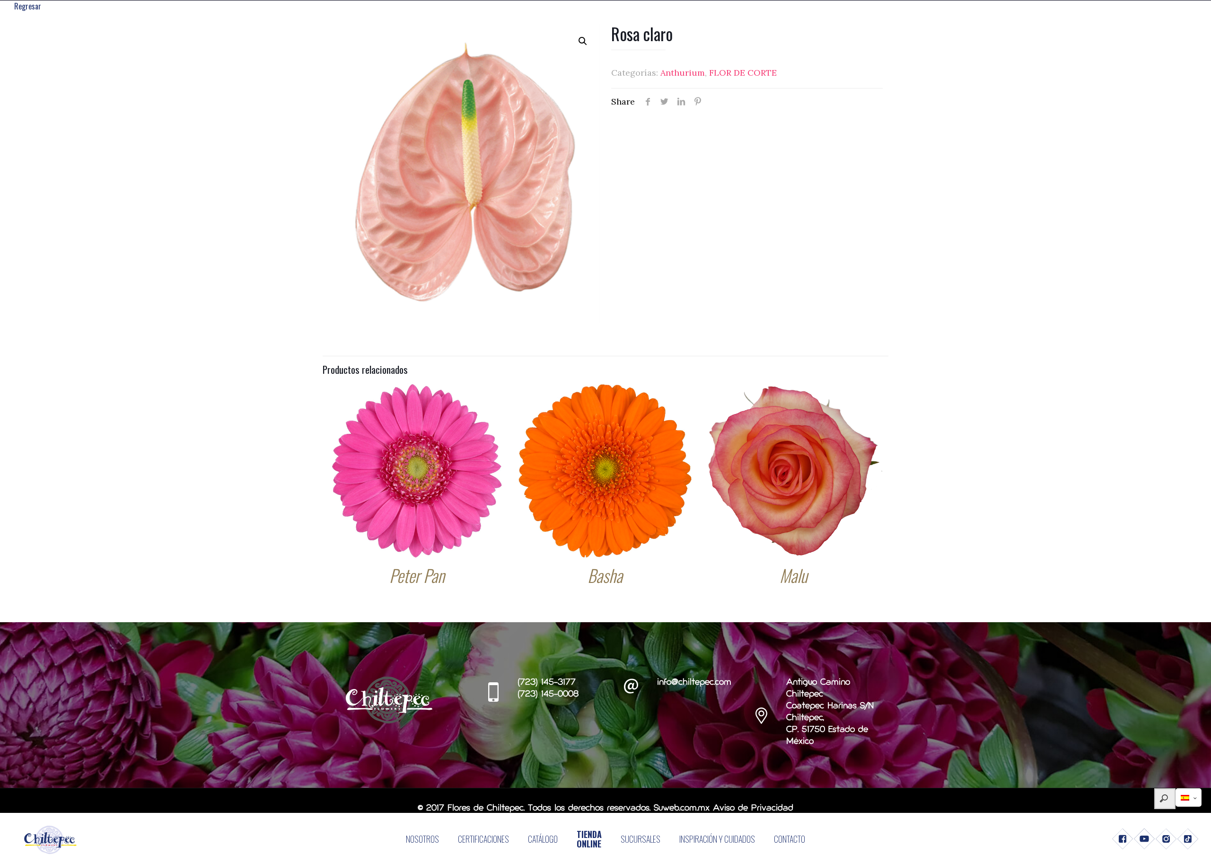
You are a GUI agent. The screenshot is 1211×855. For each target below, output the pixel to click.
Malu (793, 575)
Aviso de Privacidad (753, 808)
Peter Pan (417, 575)
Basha (605, 575)
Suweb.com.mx (682, 808)
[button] (582, 41)
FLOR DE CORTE (743, 72)
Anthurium (682, 72)
